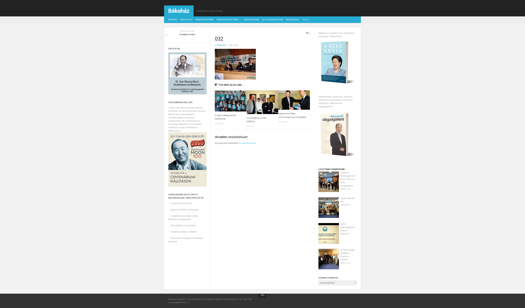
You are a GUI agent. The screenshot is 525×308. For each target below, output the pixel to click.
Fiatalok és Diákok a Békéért (184, 232)
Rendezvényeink (205, 19)
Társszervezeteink (227, 19)
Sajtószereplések (272, 19)
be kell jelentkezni (247, 143)
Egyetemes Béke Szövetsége (184, 209)
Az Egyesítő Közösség (181, 203)
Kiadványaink (251, 19)
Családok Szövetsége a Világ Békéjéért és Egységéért (183, 218)
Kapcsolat (186, 19)
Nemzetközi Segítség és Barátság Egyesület (185, 240)
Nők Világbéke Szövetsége (183, 225)
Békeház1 (222, 45)
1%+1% (305, 19)
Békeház (178, 11)
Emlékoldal (292, 19)
